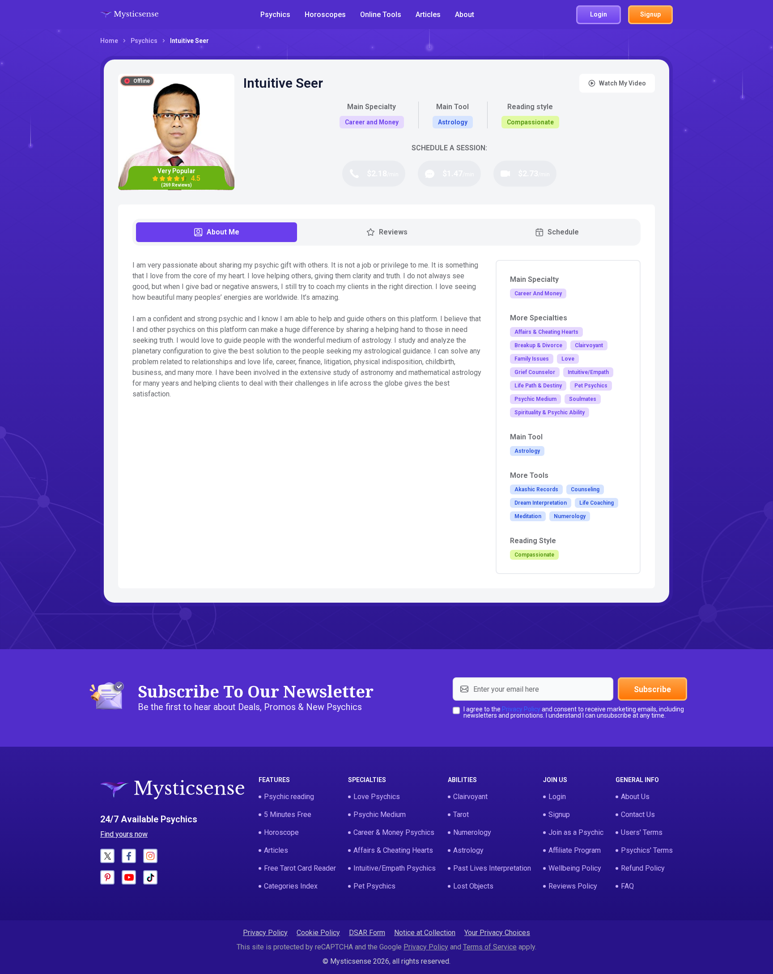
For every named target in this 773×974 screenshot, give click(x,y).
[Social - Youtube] (129, 877)
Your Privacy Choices (497, 932)
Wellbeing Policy (574, 868)
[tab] (216, 232)
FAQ (627, 886)
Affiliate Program (574, 850)
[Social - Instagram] (150, 856)
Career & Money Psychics (393, 832)
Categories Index (291, 886)
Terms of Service (490, 947)
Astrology (468, 850)
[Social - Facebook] (129, 856)
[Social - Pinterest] (107, 877)
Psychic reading (289, 796)
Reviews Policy (572, 886)
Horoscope (281, 832)
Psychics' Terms (647, 850)
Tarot (461, 814)
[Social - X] (107, 856)
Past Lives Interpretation (492, 868)
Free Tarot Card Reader (300, 868)
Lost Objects (473, 886)
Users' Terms (642, 832)
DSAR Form (367, 932)
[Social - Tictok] (150, 877)
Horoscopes (325, 14)
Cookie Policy (318, 932)
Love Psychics (376, 796)
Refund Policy (643, 868)
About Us (635, 796)
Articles (428, 14)
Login (557, 796)
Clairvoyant (470, 796)
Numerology (472, 832)
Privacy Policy (521, 709)
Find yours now (124, 834)
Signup (559, 814)
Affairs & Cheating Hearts (393, 850)
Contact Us (638, 814)
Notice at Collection (424, 932)
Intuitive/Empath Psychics (394, 868)
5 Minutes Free (287, 814)
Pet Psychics (374, 886)
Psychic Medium (379, 814)
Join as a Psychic (575, 832)
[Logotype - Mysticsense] (129, 15)
